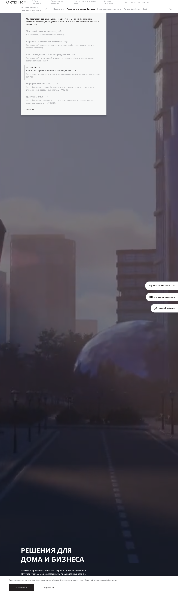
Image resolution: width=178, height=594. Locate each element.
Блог (127, 2)
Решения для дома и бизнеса (81, 9)
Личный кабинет (132, 9)
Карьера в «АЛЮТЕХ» (108, 2)
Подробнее (48, 587)
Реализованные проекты (109, 9)
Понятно (30, 109)
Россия (145, 3)
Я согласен (21, 587)
